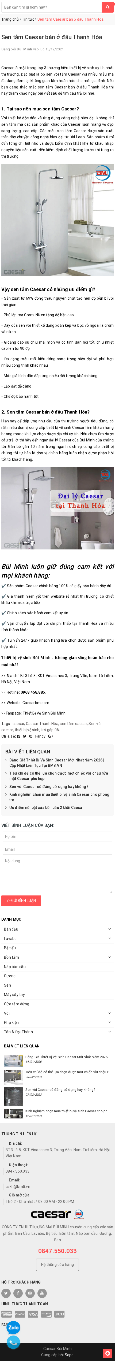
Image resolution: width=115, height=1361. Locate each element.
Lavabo (10, 938)
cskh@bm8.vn (18, 1186)
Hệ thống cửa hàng (57, 1264)
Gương (10, 976)
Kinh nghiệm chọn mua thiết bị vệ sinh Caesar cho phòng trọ (59, 797)
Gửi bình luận (23, 900)
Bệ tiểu (10, 948)
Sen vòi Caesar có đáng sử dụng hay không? (49, 786)
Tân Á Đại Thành (18, 1032)
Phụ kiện (11, 1022)
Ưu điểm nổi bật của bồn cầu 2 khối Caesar (46, 807)
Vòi (7, 1013)
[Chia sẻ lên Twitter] (25, 736)
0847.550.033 (17, 1171)
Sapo (69, 1355)
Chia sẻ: (8, 736)
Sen (7, 985)
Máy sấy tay (14, 994)
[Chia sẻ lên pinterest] (31, 736)
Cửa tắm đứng (16, 1004)
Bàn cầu (11, 929)
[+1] (50, 736)
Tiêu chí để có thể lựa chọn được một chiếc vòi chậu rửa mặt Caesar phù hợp (58, 776)
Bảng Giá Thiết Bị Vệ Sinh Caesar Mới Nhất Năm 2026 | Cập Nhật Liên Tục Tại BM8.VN (56, 763)
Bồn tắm (11, 957)
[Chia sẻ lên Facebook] (19, 736)
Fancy (41, 736)
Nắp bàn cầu (15, 967)
